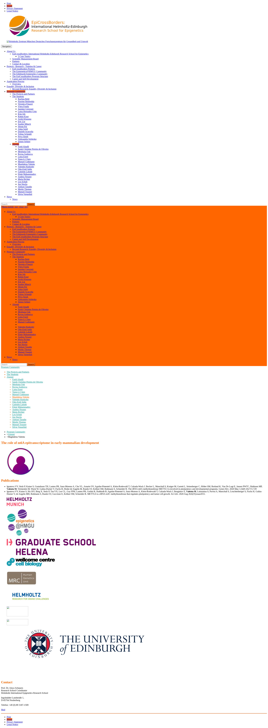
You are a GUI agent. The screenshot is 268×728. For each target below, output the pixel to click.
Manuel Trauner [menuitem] (25, 192)
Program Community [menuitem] (16, 91)
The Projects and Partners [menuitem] (23, 94)
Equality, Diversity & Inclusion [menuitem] (20, 86)
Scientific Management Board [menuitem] (25, 59)
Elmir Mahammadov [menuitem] (27, 174)
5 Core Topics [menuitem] (24, 56)
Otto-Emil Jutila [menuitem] (25, 169)
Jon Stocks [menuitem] (22, 184)
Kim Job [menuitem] (21, 114)
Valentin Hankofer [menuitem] (26, 166)
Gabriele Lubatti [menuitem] (25, 171)
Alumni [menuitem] (15, 144)
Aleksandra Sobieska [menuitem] (27, 139)
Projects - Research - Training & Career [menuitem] (24, 66)
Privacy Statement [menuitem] (15, 8)
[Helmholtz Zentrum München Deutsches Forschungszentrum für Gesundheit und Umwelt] (47, 41)
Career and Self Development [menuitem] (25, 79)
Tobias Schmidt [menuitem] (25, 134)
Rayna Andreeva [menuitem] (25, 154)
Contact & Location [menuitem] (21, 64)
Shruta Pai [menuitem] (22, 126)
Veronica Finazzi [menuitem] (25, 104)
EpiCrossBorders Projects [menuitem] (23, 69)
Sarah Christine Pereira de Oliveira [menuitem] (33, 149)
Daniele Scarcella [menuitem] (25, 131)
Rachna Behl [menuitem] (23, 99)
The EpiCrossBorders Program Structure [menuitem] (30, 76)
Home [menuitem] (9, 6)
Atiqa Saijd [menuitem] (23, 129)
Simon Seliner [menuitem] (24, 141)
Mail (3, 710)
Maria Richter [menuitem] (24, 179)
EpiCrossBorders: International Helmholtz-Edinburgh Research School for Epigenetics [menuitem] (50, 54)
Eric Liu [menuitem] (21, 121)
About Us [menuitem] (11, 51)
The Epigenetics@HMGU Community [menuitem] (29, 71)
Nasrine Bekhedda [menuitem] (26, 101)
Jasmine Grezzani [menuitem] (25, 109)
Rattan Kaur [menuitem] (23, 116)
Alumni (11, 434)
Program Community (10, 367)
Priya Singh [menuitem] (23, 136)
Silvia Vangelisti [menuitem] (25, 194)
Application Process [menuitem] (15, 81)
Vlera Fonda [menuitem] (23, 106)
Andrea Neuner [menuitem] (25, 176)
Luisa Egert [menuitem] (23, 156)
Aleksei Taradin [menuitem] (25, 187)
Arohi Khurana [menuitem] (24, 119)
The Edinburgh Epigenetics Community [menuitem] (29, 74)
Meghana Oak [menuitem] (24, 151)
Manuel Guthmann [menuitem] (26, 161)
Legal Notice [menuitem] (12, 11)
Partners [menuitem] (15, 61)
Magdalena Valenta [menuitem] (26, 164)
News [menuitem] (9, 197)
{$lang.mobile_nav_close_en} (14, 207)
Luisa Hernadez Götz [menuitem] (27, 111)
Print (9, 3)
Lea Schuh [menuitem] (22, 182)
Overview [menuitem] (16, 84)
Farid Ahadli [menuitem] (23, 146)
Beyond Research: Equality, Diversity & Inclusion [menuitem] (34, 89)
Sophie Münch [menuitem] (24, 124)
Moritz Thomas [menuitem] (24, 189)
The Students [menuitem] (18, 96)
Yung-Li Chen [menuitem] (24, 159)
